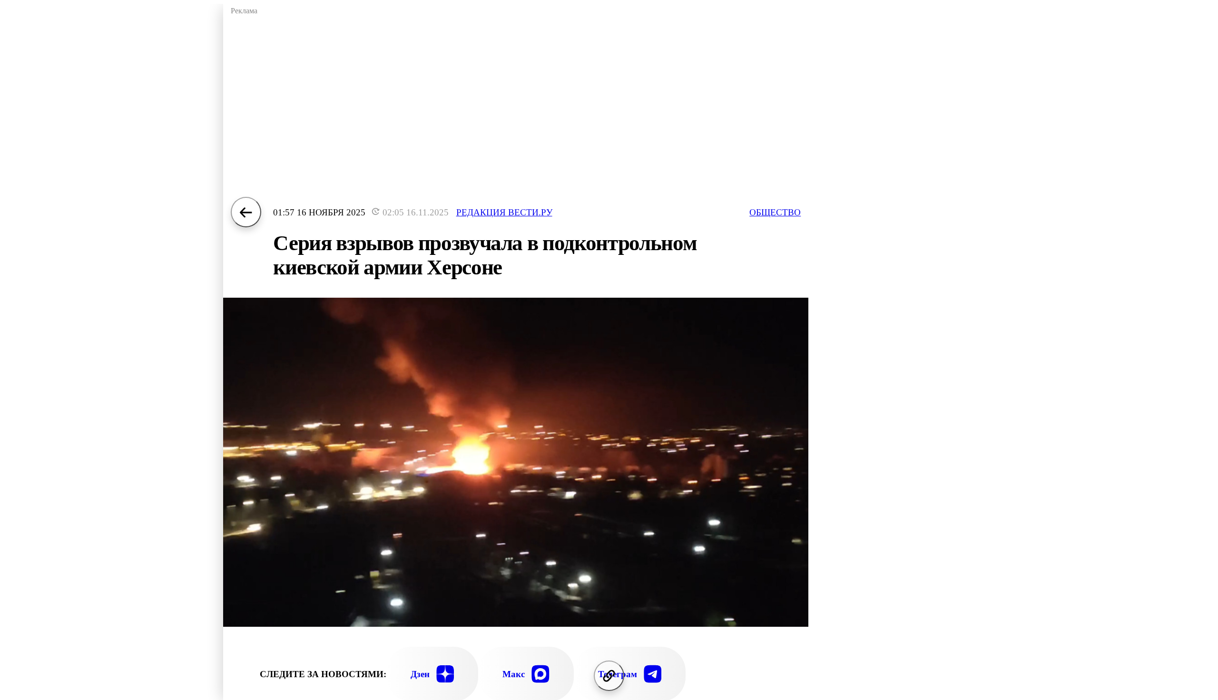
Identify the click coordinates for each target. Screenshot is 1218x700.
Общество (775, 212)
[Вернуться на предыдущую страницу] (246, 212)
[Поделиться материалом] (609, 676)
